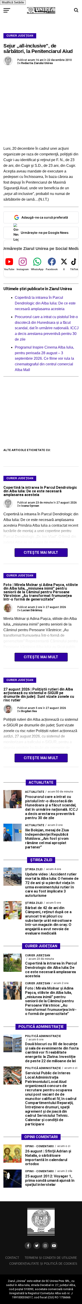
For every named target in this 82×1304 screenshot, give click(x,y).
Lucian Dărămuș (31, 610)
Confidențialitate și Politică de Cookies (43, 1263)
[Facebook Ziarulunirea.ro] (28, 1245)
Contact (12, 1257)
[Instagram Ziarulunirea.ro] (45, 1245)
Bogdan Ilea (29, 711)
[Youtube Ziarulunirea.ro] (54, 1245)
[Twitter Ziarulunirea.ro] (36, 1245)
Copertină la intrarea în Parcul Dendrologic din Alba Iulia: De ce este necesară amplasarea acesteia (45, 303)
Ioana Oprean (30, 505)
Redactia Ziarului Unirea (37, 63)
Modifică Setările (13, 2)
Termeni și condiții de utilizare (51, 1257)
